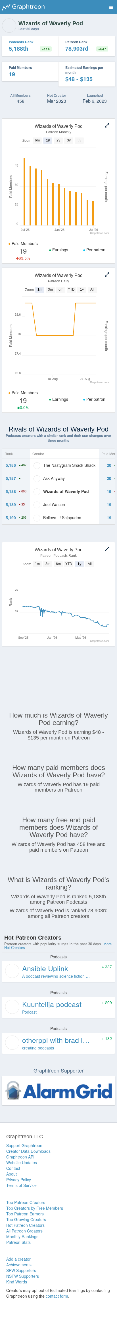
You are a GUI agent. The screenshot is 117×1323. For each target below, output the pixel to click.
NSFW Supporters (22, 1276)
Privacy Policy (18, 1179)
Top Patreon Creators (25, 1202)
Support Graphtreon (24, 1145)
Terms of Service (21, 1185)
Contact (13, 1168)
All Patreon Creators (24, 1231)
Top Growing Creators (26, 1219)
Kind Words (16, 1282)
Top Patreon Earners (25, 1214)
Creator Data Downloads (28, 1151)
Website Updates (21, 1162)
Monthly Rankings (22, 1236)
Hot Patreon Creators (25, 1225)
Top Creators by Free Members (34, 1208)
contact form (57, 1296)
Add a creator (18, 1259)
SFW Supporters (21, 1270)
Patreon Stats (18, 1242)
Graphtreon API (20, 1157)
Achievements (19, 1264)
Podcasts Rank (21, 41)
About (11, 1174)
